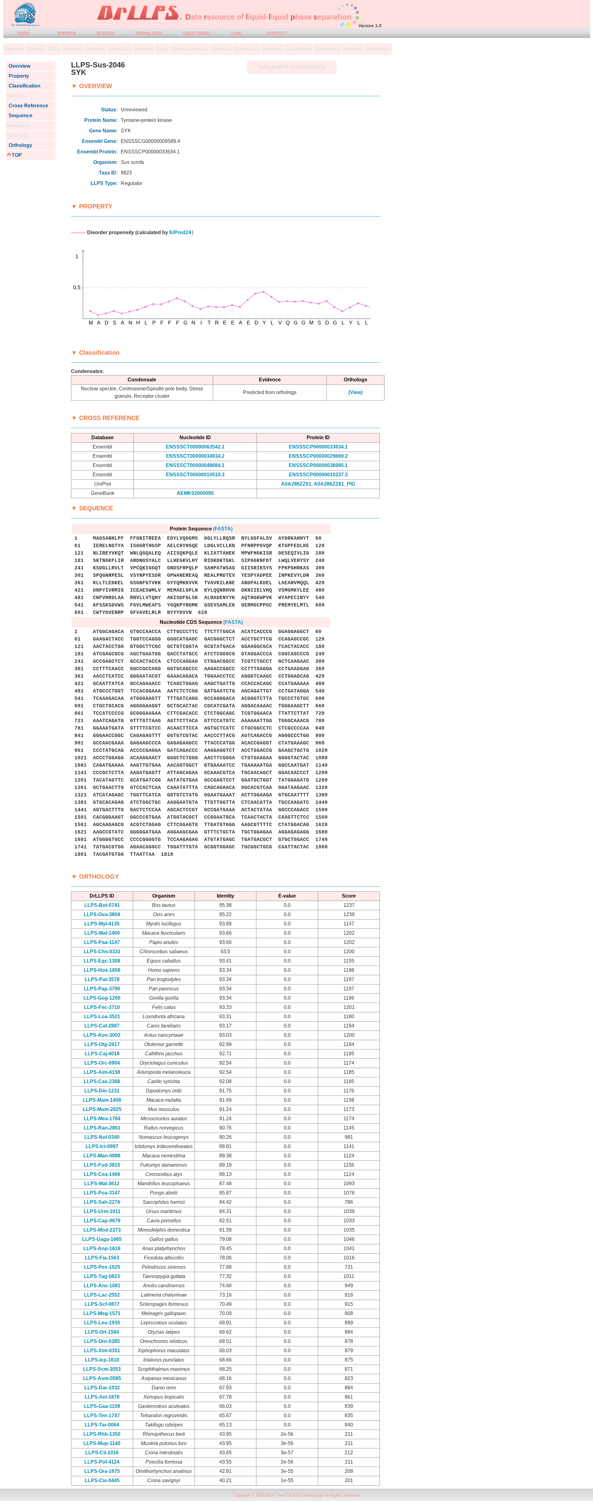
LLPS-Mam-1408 (102, 1100)
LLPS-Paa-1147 (102, 942)
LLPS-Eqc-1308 (102, 960)
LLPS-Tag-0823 (102, 1276)
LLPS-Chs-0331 (102, 951)
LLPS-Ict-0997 (102, 1146)
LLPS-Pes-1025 (102, 1267)
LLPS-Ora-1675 (102, 1471)
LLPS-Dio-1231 (102, 1090)
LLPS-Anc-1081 (102, 1285)
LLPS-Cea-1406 (102, 1174)
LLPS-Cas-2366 (102, 1081)
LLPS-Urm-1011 (102, 1211)
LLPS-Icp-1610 (102, 1359)
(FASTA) (223, 528)
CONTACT (276, 33)
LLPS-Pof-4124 (102, 1462)
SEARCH (105, 33)
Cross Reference (27, 105)
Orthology (19, 145)
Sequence (19, 115)
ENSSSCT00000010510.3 (195, 474)
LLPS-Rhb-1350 (101, 1434)
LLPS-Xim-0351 (102, 1350)
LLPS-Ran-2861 (102, 1127)
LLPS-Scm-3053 (102, 1369)
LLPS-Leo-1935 (102, 1322)
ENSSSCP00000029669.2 (318, 456)
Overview (18, 66)
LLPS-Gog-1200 (101, 998)
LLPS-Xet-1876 (102, 1397)
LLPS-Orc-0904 (102, 1063)
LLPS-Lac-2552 (102, 1294)
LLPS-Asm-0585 (102, 1378)
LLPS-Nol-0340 (102, 1137)
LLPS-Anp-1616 (101, 1248)
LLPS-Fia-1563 (102, 1257)
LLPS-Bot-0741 (102, 905)
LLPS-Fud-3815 (102, 1165)
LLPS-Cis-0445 (102, 1480)
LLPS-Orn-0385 (102, 1341)
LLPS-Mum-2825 (102, 1109)
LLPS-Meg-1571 (101, 1313)
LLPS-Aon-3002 (101, 1035)
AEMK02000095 (195, 493)
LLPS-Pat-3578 (102, 979)
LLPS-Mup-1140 (101, 1443)
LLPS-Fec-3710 (102, 1007)
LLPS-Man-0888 (101, 1155)
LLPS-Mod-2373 (102, 1230)
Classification (23, 85)
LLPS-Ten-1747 (102, 1415)
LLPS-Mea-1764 (102, 1118)
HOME (23, 33)
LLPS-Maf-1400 (102, 933)
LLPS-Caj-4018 (102, 1053)
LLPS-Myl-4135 (102, 923)
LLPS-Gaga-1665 (102, 1239)
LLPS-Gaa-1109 (102, 1406)
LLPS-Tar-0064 (102, 1424)
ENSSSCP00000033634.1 (318, 446)
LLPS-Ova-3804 (102, 914)
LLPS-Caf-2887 (102, 1025)
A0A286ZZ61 (296, 484)
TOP (17, 155)
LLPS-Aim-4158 (102, 1072)
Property (17, 76)
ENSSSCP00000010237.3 (318, 474)
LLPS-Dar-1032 (102, 1387)
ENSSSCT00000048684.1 (195, 465)
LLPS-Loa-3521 (102, 1016)
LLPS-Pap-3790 (102, 988)
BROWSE (66, 33)
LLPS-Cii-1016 (102, 1452)
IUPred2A (180, 232)
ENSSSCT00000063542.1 (195, 446)
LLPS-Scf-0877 (102, 1304)
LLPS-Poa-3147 (102, 1192)
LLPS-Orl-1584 (102, 1332)
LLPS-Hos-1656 (102, 970)
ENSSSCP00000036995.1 (318, 465)
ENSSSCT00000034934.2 (195, 456)
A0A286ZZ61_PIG (334, 484)
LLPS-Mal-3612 (102, 1183)
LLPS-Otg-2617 (102, 1044)
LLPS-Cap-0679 (102, 1220)
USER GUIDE (196, 33)
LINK (236, 33)
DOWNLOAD (149, 33)
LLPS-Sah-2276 (102, 1202)
